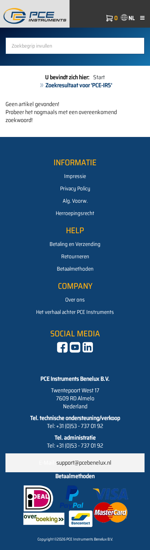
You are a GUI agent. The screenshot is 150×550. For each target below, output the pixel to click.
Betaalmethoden (75, 268)
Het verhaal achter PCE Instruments (75, 312)
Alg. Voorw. (75, 201)
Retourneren (75, 256)
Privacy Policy (75, 188)
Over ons (75, 299)
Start (99, 77)
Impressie (75, 176)
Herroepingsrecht (75, 213)
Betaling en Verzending (75, 244)
